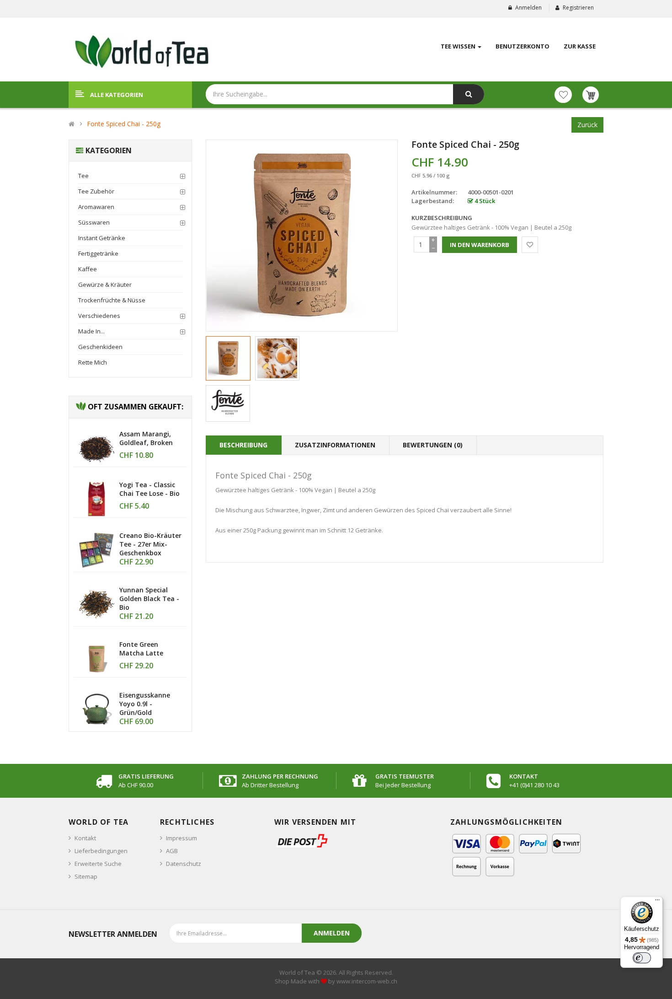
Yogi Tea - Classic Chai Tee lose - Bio (149, 489)
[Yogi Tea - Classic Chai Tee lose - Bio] (96, 498)
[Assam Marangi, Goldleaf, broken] (96, 448)
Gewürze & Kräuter (105, 284)
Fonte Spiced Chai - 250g (123, 124)
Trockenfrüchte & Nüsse (111, 300)
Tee (83, 176)
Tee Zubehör (96, 191)
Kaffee (87, 269)
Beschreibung (243, 444)
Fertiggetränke (98, 253)
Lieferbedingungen (101, 851)
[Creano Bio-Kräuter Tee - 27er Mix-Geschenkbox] (96, 549)
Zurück (587, 124)
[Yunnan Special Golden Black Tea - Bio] (96, 604)
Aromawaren (96, 207)
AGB (172, 851)
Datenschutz (183, 863)
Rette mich (92, 362)
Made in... (91, 331)
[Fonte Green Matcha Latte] (96, 658)
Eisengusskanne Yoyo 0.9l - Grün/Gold (144, 704)
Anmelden (528, 7)
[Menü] (657, 902)
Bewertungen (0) (433, 444)
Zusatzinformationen (335, 444)
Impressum (181, 838)
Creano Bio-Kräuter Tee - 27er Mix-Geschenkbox (150, 544)
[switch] (642, 957)
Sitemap (86, 876)
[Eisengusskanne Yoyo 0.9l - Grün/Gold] (96, 709)
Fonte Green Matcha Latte (141, 648)
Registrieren (578, 7)
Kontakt (85, 838)
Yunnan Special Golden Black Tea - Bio (149, 598)
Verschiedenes (99, 316)
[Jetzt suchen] (468, 94)
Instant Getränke (101, 238)
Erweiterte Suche (98, 863)
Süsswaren (94, 222)
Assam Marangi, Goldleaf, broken (146, 438)
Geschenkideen (100, 347)
